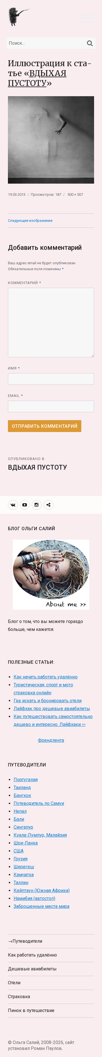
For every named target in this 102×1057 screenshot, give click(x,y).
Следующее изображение (30, 220)
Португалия (26, 779)
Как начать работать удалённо (46, 677)
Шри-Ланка (26, 843)
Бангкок (22, 795)
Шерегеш (24, 866)
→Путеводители (25, 941)
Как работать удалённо (32, 955)
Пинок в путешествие (31, 1010)
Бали (19, 819)
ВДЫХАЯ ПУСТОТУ (37, 78)
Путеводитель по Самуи (39, 803)
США (19, 851)
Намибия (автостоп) (34, 898)
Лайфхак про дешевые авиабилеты (52, 708)
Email (15, 396)
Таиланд (22, 787)
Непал (20, 811)
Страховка (19, 996)
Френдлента (51, 740)
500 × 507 (75, 194)
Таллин (21, 882)
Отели (14, 982)
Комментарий (24, 283)
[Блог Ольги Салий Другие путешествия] (20, 16)
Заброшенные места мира (41, 906)
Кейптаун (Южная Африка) (42, 890)
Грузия (20, 859)
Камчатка (24, 874)
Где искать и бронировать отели (48, 700)
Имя (14, 368)
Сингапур (23, 827)
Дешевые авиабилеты (32, 969)
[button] (87, 17)
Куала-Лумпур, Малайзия (40, 835)
